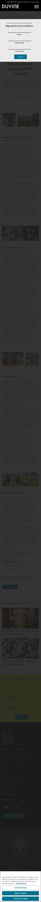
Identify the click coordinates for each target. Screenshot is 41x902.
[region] (20, 886)
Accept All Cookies (20, 898)
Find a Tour (35, 2)
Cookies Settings (20, 888)
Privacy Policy (21, 883)
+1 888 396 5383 (11, 2)
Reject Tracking (20, 893)
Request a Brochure (24, 2)
